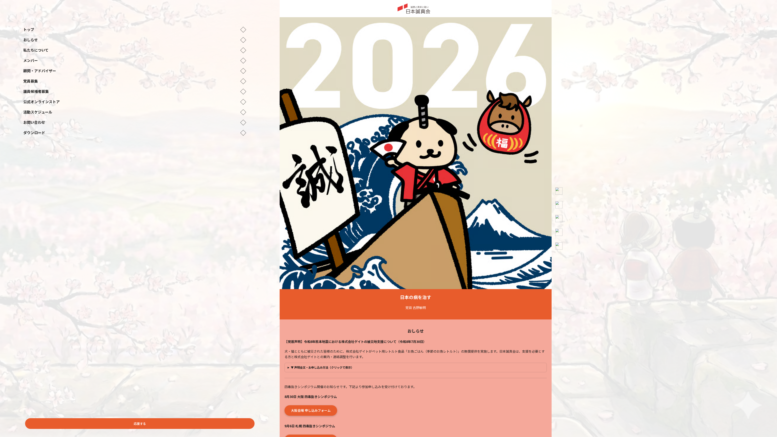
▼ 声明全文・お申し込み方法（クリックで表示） (322, 367)
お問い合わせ (134, 122)
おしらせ (134, 39)
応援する (140, 423)
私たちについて (134, 50)
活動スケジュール (134, 111)
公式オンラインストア (134, 101)
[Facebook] (559, 232)
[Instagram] (559, 218)
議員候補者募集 (134, 91)
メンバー (134, 60)
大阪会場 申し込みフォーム (311, 410)
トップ (134, 29)
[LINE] (559, 246)
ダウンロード (134, 132)
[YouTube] (559, 191)
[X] (559, 204)
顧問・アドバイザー (134, 70)
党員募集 (134, 80)
